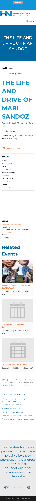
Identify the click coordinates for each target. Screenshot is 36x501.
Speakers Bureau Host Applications (17, 416)
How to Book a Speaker (12, 405)
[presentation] (17, 271)
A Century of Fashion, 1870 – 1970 (29, 382)
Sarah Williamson (9, 182)
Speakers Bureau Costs (12, 408)
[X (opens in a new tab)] (16, 7)
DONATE (18, 2)
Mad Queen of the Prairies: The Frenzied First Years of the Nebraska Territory (12, 382)
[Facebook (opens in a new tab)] (17, 7)
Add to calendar (13, 148)
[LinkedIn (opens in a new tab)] (19, 7)
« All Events (7, 68)
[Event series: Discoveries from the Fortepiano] (3, 371)
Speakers (5, 176)
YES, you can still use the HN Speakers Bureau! (14, 400)
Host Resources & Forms (12, 412)
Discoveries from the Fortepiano (15, 364)
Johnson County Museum (12, 224)
